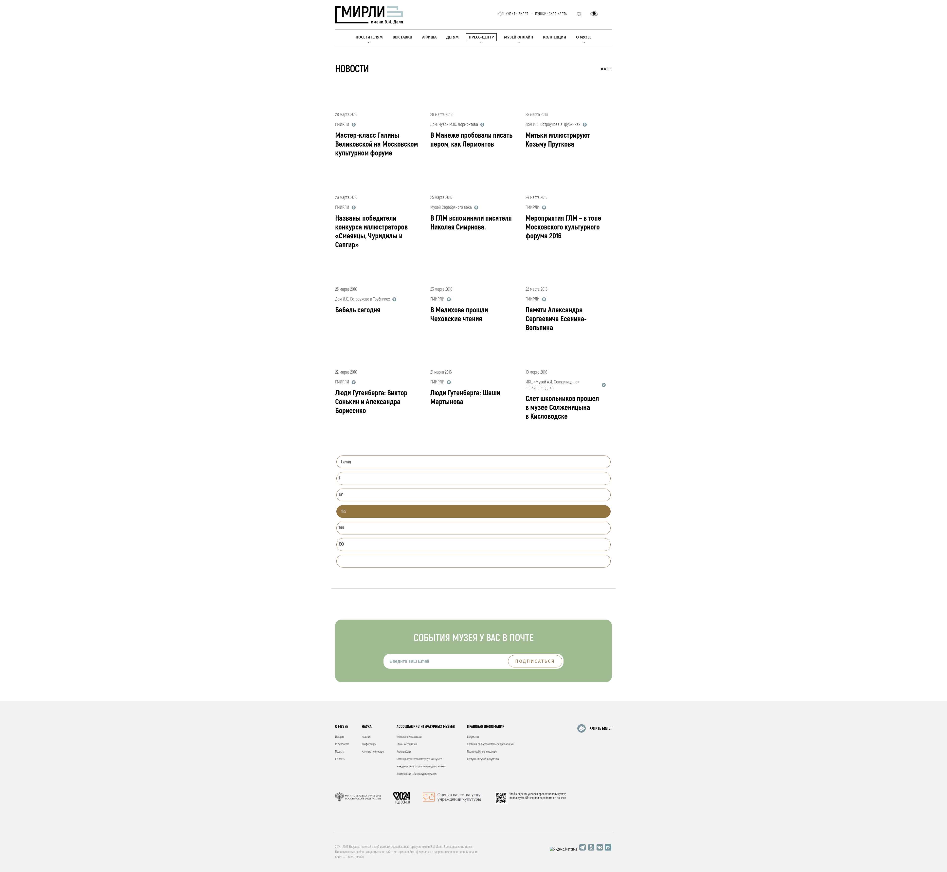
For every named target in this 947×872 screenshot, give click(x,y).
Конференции (369, 744)
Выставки (402, 37)
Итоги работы (404, 752)
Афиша (429, 37)
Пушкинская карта (551, 14)
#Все (606, 69)
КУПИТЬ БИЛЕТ (600, 728)
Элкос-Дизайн (355, 857)
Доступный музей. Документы (483, 759)
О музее (583, 37)
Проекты (339, 752)
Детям (452, 37)
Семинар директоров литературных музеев (419, 759)
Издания (366, 737)
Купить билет (517, 14)
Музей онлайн (518, 37)
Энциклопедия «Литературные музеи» (417, 774)
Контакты (340, 759)
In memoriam (342, 744)
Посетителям (369, 37)
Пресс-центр (481, 37)
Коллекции (554, 37)
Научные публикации (373, 752)
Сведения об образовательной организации (490, 744)
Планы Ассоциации (407, 744)
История (339, 737)
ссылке (561, 798)
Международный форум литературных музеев (421, 766)
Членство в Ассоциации (409, 737)
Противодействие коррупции (482, 752)
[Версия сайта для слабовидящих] (594, 13)
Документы (473, 737)
